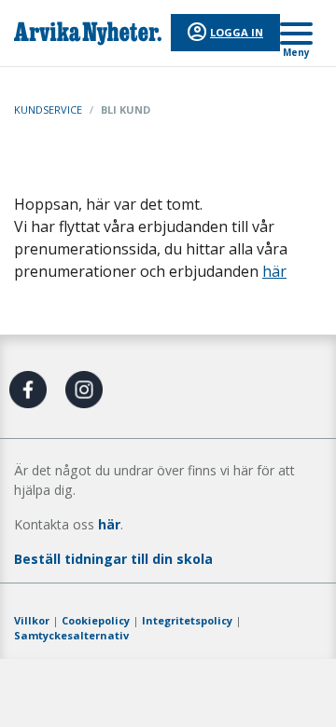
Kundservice (48, 110)
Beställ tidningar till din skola (113, 559)
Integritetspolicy (187, 620)
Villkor (31, 620)
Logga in (236, 32)
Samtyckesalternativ (71, 635)
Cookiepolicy (96, 620)
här (274, 271)
